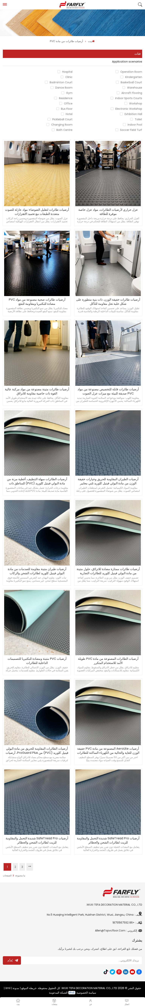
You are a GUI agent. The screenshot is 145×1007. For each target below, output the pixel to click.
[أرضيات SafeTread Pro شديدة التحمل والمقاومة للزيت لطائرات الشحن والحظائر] (36, 802)
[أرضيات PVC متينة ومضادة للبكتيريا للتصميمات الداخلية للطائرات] (36, 622)
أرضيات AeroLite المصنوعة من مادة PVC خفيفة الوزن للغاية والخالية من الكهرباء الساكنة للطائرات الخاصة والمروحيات (108, 751)
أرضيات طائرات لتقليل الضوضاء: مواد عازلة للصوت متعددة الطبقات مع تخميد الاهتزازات (37, 212)
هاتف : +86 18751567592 (127, 922)
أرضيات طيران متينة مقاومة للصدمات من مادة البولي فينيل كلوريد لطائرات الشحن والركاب (37, 571)
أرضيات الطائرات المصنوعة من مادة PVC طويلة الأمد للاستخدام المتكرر (108, 661)
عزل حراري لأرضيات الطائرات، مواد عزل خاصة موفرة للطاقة (108, 212)
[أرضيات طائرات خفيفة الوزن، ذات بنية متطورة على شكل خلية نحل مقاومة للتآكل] (108, 263)
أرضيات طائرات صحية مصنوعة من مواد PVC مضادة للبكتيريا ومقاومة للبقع (37, 302)
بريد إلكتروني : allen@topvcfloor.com (118, 930)
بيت (90, 41)
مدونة (16, 988)
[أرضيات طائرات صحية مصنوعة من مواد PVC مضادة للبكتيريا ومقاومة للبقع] (36, 263)
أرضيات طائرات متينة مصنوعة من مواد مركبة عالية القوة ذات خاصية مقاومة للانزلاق (37, 391)
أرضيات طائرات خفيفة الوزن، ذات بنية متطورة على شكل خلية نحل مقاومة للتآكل (108, 302)
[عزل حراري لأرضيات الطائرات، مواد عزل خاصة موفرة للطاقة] (108, 173)
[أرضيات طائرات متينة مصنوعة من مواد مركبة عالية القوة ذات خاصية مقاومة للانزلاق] (36, 353)
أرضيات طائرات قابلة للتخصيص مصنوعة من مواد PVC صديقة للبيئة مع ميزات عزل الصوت (108, 391)
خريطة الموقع (29, 988)
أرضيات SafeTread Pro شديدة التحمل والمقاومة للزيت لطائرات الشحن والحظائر (37, 840)
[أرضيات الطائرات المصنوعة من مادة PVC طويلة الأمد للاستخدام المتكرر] (108, 622)
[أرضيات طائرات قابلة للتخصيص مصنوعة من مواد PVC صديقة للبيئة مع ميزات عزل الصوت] (108, 353)
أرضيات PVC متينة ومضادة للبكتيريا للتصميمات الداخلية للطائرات (37, 661)
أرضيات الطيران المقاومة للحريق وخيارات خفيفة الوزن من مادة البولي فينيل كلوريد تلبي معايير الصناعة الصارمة (108, 481)
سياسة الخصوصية (86, 993)
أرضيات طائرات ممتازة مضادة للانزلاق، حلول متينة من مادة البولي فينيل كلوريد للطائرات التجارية (108, 571)
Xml (7, 988)
